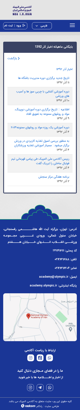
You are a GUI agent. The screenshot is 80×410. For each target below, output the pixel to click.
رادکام (39, 406)
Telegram (40, 387)
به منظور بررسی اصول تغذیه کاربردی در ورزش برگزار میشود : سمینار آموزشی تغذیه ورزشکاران (41, 143)
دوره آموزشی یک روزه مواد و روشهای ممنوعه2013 (40, 127)
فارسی (43, 26)
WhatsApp (49, 387)
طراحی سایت (52, 406)
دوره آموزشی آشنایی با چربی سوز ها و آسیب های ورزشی (42, 93)
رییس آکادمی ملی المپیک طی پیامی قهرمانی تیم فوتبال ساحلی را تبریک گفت (40, 161)
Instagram (30, 387)
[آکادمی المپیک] (40, 10)
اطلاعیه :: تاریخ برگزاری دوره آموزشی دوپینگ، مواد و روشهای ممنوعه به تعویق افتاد (42, 111)
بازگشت (12, 58)
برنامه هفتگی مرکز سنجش (53, 176)
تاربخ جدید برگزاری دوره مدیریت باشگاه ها (43, 78)
